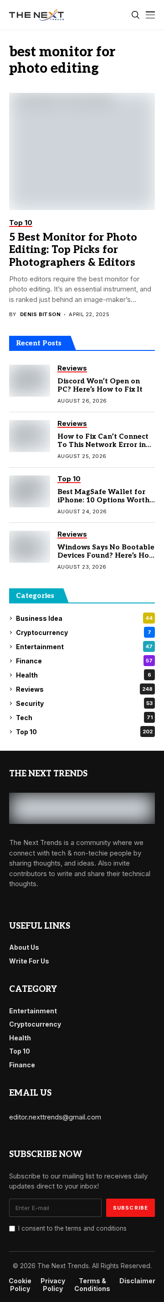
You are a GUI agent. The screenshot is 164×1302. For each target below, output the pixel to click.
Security (84, 703)
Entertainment (84, 647)
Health (83, 675)
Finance (84, 661)
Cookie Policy (20, 1284)
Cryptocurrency (83, 632)
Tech (84, 717)
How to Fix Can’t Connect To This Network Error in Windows (103, 444)
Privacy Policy (53, 1284)
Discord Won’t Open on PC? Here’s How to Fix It (100, 385)
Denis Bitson (40, 314)
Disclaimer (137, 1281)
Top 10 (84, 732)
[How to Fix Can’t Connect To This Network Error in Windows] (29, 436)
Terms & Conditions (92, 1284)
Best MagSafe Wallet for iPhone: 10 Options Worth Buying (103, 500)
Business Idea (84, 618)
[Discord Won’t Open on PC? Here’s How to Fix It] (29, 381)
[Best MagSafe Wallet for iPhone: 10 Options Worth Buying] (29, 491)
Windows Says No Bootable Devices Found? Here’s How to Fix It (106, 555)
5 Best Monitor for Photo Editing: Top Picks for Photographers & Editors (73, 250)
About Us (24, 947)
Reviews (84, 689)
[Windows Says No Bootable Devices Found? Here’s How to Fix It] (29, 547)
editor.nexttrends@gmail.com (55, 1117)
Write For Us (29, 961)
